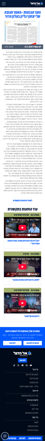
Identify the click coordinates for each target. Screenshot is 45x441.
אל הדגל (35, 369)
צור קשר (35, 417)
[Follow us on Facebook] (22, 365)
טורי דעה (35, 409)
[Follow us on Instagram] (27, 365)
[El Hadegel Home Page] (36, 4)
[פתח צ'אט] (5, 436)
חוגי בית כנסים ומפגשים (30, 396)
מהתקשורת (34, 405)
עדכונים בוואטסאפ (31, 413)
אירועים (35, 391)
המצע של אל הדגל (32, 374)
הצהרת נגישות (33, 426)
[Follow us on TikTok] (14, 365)
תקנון (36, 422)
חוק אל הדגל (34, 378)
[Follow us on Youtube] (31, 365)
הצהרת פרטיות (32, 430)
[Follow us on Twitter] (18, 365)
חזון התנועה (34, 382)
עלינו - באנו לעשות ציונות (29, 386)
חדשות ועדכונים (32, 400)
